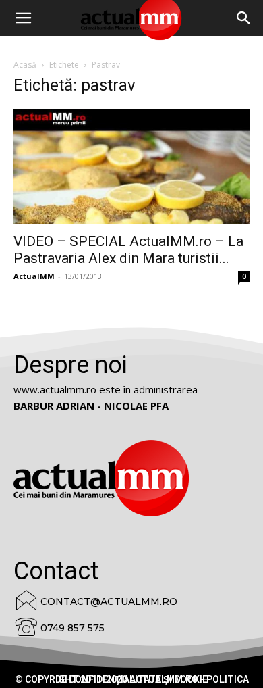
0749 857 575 (72, 628)
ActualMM (34, 276)
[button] (244, 18)
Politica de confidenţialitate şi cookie (152, 679)
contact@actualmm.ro (108, 601)
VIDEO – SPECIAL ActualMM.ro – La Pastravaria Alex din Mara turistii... (128, 249)
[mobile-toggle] (23, 18)
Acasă (24, 64)
